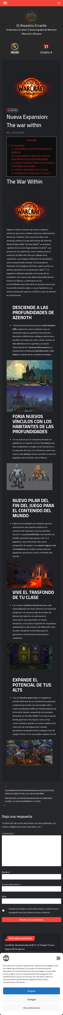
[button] (58, 958)
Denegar (31, 999)
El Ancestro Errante (31, 25)
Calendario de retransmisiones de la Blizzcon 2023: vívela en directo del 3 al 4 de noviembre (30, 792)
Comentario (8, 833)
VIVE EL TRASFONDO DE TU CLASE (29, 170)
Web (4, 896)
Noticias (13, 110)
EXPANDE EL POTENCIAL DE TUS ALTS (31, 173)
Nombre (6, 872)
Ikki (8, 132)
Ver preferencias (31, 1007)
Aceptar (32, 991)
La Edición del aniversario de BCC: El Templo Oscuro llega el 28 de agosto (30, 947)
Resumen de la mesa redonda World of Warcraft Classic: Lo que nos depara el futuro (28, 799)
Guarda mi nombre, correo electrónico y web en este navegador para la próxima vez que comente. (33, 910)
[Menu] (5, 3)
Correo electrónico (11, 884)
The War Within (16, 145)
